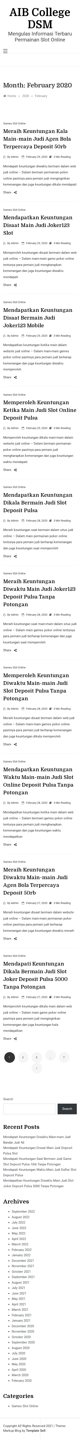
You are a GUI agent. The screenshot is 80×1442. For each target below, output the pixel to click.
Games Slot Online (14, 123)
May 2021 (18, 1299)
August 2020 (20, 1348)
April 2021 (19, 1304)
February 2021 (22, 1315)
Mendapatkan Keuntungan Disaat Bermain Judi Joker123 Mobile (38, 318)
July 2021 (18, 1288)
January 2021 (21, 1321)
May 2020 (18, 1364)
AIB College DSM (40, 18)
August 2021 (20, 1282)
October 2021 (21, 1272)
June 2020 (19, 1359)
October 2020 (21, 1337)
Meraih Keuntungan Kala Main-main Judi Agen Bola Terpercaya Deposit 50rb (37, 139)
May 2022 (18, 1233)
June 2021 (19, 1293)
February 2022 (22, 1250)
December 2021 (23, 1261)
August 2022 (20, 1217)
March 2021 (20, 1310)
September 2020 (23, 1342)
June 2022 (19, 1228)
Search (8, 1099)
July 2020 (18, 1353)
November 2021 (23, 1266)
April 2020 (19, 1370)
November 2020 (23, 1331)
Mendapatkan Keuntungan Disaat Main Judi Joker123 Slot (38, 225)
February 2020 (22, 1381)
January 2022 (21, 1255)
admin (15, 156)
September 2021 (23, 1277)
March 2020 (20, 1375)
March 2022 (20, 1244)
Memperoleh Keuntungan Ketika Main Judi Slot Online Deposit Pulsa (39, 410)
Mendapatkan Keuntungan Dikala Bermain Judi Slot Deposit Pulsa (38, 502)
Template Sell (35, 1431)
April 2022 (19, 1239)
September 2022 (23, 1211)
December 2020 (23, 1326)
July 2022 (18, 1222)
